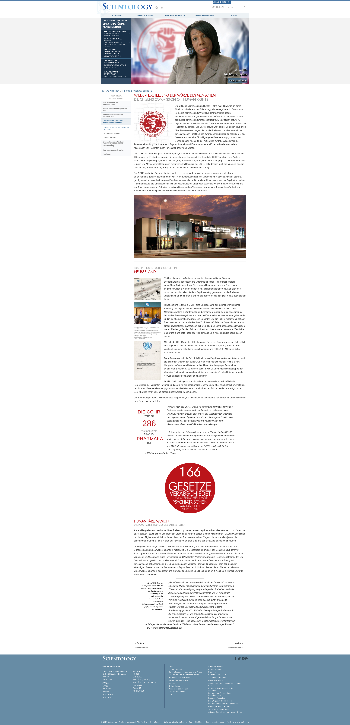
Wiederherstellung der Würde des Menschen (116, 128)
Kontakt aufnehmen (177, 692)
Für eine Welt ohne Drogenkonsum (223, 704)
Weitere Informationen (178, 689)
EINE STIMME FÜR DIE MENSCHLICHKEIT (138, 91)
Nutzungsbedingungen (215, 722)
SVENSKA (137, 677)
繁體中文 (106, 691)
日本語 (105, 686)
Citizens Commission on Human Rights (225, 712)
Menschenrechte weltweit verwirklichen (113, 116)
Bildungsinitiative (110, 137)
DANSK (106, 677)
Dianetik (212, 672)
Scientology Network (217, 675)
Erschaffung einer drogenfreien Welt (115, 109)
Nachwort (106, 154)
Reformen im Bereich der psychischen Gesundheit (112, 122)
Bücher (234, 15)
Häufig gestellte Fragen (205, 15)
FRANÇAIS (107, 680)
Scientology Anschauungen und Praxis (185, 672)
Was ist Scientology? (145, 15)
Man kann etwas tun (113, 150)
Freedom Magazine (216, 698)
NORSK (136, 674)
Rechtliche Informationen (238, 722)
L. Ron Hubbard (116, 15)
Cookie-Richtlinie (196, 722)
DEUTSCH (107, 697)
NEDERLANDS (109, 694)
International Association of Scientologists (220, 694)
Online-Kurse (174, 686)
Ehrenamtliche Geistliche (175, 15)
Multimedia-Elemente (112, 133)
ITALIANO (137, 688)
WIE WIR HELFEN (113, 91)
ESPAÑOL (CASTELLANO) (144, 682)
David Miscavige (215, 680)
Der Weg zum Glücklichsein (220, 701)
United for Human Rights (219, 707)
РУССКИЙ (107, 689)
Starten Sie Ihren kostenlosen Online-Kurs (224, 684)
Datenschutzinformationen (175, 722)
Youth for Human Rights (218, 709)
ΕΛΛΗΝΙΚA (137, 685)
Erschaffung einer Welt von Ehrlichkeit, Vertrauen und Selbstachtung (113, 144)
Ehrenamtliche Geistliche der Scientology (221, 689)
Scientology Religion (217, 678)
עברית (106, 683)
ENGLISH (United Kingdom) (115, 674)
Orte (170, 694)
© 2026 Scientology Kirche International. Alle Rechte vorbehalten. (130, 722)
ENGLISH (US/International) (115, 671)
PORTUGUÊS (139, 691)
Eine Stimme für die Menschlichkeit (110, 103)
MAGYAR (137, 671)
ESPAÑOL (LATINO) (141, 680)
